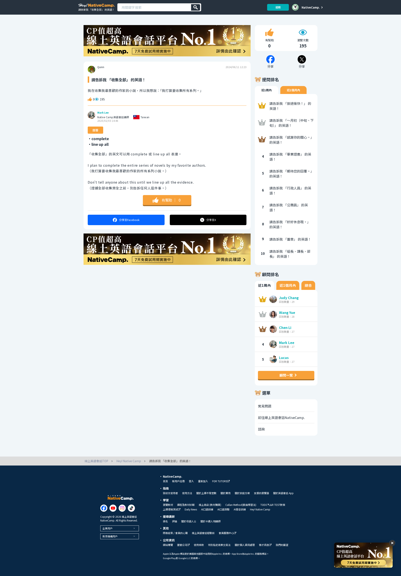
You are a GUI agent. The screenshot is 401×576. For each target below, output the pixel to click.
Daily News (191, 509)
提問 (277, 7)
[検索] (195, 7)
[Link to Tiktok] (131, 508)
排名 (165, 521)
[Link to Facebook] (103, 508)
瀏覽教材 (168, 505)
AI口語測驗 (223, 509)
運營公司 (182, 545)
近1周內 (266, 90)
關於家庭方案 (242, 493)
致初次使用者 (170, 493)
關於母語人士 (188, 521)
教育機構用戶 (110, 536)
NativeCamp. (311, 7)
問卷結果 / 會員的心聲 (175, 533)
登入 (191, 481)
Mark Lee (103, 112)
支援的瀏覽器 (261, 493)
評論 (174, 521)
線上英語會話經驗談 (203, 533)
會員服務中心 (226, 533)
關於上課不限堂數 (206, 493)
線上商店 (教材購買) (210, 505)
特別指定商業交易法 (219, 545)
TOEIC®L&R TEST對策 (272, 505)
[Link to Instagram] (122, 508)
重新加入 (203, 481)
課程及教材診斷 (186, 505)
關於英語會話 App (283, 493)
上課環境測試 (170, 509)
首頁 (165, 481)
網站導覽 (168, 545)
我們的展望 (282, 545)
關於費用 (226, 493)
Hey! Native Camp (260, 509)
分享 (129, 220)
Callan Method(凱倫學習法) (240, 505)
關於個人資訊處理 (245, 545)
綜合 (308, 285)
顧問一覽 (286, 375)
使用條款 (199, 545)
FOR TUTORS (219, 481)
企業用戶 (108, 528)
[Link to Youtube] (113, 508)
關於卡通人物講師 (210, 521)
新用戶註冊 (178, 481)
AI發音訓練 (240, 509)
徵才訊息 (264, 545)
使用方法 (187, 493)
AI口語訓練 (207, 509)
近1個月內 (293, 90)
